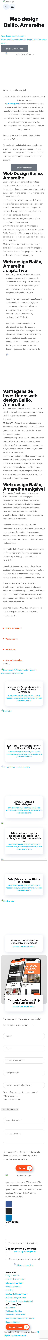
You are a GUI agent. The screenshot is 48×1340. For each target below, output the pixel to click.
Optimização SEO (35, 698)
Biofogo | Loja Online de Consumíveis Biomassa (24, 942)
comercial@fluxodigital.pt (22, 1251)
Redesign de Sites (24, 700)
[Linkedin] (9, 1218)
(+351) (15, 1255)
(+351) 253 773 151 (21, 1239)
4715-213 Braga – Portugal (19, 1232)
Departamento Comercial (21, 1248)
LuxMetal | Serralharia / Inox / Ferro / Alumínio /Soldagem (24, 747)
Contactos (12, 1221)
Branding (12, 695)
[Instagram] (9, 1211)
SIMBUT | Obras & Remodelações (24, 803)
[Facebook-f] (9, 1204)
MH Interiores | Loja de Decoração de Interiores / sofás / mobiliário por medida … (24, 837)
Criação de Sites (23, 695)
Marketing (22, 698)
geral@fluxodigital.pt (20, 1236)
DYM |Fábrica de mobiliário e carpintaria (24, 880)
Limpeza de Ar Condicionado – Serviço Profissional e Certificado (24, 689)
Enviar (22, 1168)
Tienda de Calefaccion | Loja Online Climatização (24, 1001)
